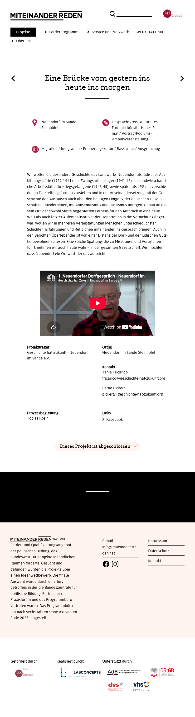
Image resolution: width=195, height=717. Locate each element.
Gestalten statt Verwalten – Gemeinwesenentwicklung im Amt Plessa (181, 77)
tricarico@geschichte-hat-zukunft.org (133, 378)
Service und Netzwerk (110, 32)
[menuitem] (27, 32)
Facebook (114, 419)
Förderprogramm (63, 32)
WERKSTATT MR (149, 32)
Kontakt (154, 561)
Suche (113, 14)
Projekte (23, 32)
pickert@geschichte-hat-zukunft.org (132, 394)
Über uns (23, 41)
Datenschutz (158, 551)
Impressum (157, 541)
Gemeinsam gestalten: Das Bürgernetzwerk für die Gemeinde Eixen (13, 79)
